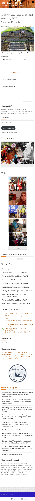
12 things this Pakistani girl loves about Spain (17, 291)
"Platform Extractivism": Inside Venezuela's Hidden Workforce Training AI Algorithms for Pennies (17, 435)
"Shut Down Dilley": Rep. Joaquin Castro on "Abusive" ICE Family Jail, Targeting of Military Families (16, 424)
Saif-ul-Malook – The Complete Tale (14, 272)
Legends (27, 355)
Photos (31, 357)
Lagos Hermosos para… (12, 317)
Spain (3, 359)
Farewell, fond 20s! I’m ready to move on (15, 280)
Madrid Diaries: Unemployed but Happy (15, 287)
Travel (11, 359)
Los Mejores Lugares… (11, 320)
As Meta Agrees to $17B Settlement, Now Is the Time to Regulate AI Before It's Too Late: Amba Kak (17, 448)
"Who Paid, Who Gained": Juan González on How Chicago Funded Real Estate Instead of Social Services (17, 401)
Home (4, 355)
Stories (6, 359)
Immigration (15, 355)
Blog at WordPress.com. (8, 494)
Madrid (6, 357)
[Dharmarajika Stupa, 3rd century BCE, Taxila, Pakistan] (17, 39)
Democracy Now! (11, 388)
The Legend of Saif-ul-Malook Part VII (15, 276)
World (17, 359)
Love (3, 357)
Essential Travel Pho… (11, 332)
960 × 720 (19, 26)
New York (12, 357)
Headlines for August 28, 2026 (12, 430)
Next (22, 72)
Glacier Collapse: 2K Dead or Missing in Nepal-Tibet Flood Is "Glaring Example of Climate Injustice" (16, 417)
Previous (14, 72)
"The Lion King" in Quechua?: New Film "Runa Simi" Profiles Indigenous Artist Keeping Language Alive (17, 394)
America (10, 352)
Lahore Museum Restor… (12, 324)
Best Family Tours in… (11, 313)
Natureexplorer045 (10, 328)
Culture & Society (18, 352)
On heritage (27, 26)
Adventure (4, 352)
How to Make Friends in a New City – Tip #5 (16, 304)
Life (31, 354)
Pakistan (24, 356)
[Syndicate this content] (2, 388)
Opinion (18, 357)
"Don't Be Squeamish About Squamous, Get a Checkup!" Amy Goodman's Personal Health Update (17, 409)
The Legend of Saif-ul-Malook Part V (14, 300)
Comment (27, 100)
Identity (8, 355)
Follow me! (5, 118)
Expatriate (26, 352)
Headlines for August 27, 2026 (12, 454)
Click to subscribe (8, 128)
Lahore (21, 355)
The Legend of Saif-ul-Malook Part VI (15, 283)
